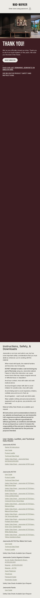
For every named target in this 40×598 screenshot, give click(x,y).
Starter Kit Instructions (12, 447)
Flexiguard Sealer (10, 577)
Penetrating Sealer (11, 580)
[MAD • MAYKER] (20, 4)
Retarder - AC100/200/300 (14, 565)
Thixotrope (8, 574)
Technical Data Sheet (12, 456)
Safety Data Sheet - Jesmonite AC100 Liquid (19, 464)
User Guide (8, 450)
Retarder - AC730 (10, 568)
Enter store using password (18, 8)
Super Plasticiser (10, 571)
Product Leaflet (10, 453)
